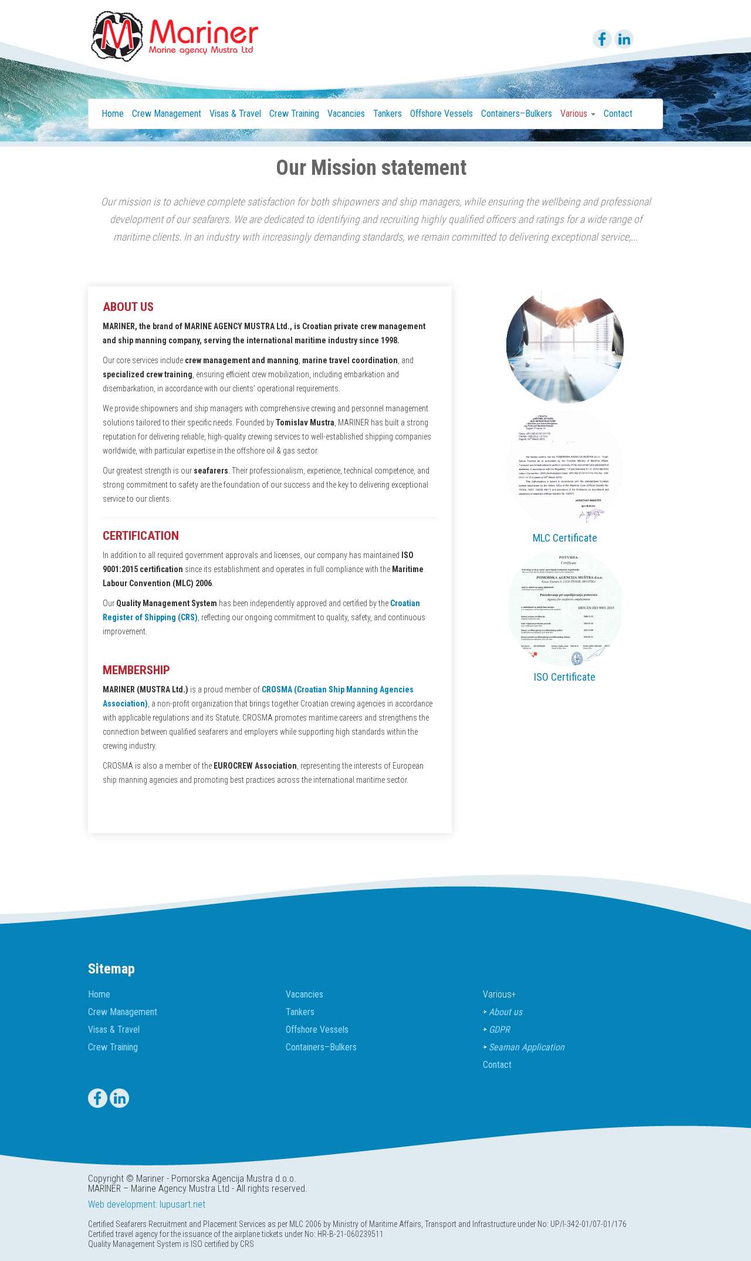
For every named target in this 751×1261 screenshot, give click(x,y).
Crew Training (294, 113)
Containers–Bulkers (516, 113)
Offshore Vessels (441, 113)
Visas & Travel (235, 113)
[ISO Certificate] (565, 606)
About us (505, 1011)
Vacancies (346, 113)
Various (499, 994)
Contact (618, 113)
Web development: (122, 1204)
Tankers (387, 113)
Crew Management (166, 113)
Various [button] (575, 113)
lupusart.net (182, 1204)
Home (113, 113)
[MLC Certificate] (565, 467)
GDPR (499, 1029)
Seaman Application (526, 1047)
